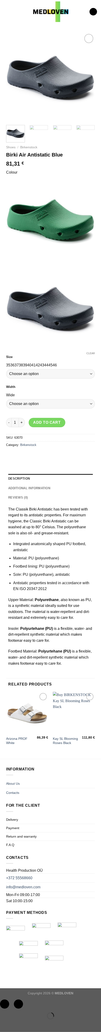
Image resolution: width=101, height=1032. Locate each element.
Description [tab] (19, 478)
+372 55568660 (19, 878)
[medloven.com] (50, 11)
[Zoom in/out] (18, 1004)
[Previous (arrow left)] (4, 1023)
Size (9, 357)
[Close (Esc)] (4, 1004)
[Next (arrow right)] (18, 1023)
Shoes (11, 147)
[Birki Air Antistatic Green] (50, 219)
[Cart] (93, 12)
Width (11, 387)
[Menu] (6, 11)
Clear (90, 353)
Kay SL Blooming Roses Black (65, 741)
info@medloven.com (23, 887)
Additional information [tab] (29, 488)
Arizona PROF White (16, 741)
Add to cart (47, 422)
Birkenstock (28, 147)
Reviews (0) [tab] (18, 497)
